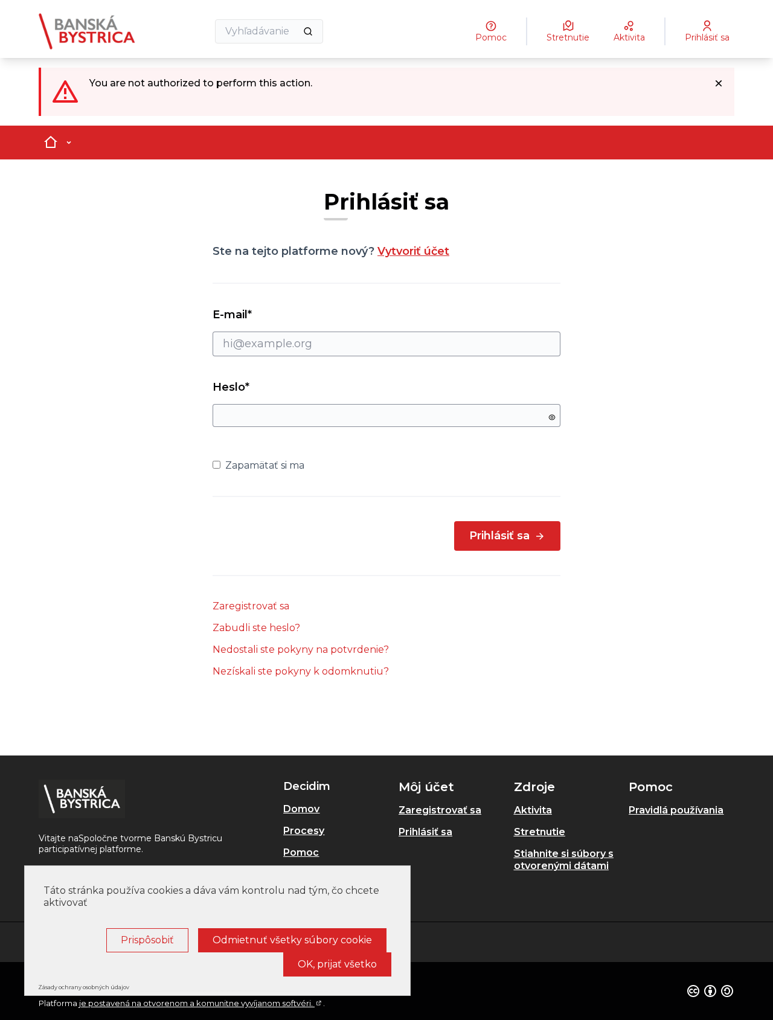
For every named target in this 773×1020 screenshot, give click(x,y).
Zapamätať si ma (264, 465)
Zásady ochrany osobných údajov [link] (83, 987)
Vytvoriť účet (413, 251)
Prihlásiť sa (499, 535)
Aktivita (533, 810)
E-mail (254, 314)
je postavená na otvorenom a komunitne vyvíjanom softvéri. (201, 1003)
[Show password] (552, 417)
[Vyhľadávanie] (308, 31)
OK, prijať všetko (337, 964)
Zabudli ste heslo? (256, 627)
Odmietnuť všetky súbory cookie (292, 940)
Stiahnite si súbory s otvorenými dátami (564, 859)
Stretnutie (539, 832)
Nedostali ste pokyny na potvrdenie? (301, 649)
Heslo (231, 387)
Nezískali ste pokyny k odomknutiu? (301, 671)
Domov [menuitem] (301, 809)
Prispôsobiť (147, 940)
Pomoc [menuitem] (301, 852)
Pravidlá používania (676, 810)
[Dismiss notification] (719, 83)
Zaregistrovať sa (251, 606)
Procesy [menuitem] (303, 830)
